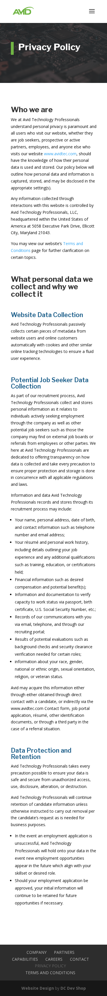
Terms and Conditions (50, 972)
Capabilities (25, 959)
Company (37, 952)
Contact (79, 959)
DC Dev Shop (73, 988)
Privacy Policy (50, 965)
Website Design (37, 988)
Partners (64, 952)
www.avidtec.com (60, 153)
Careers (53, 959)
